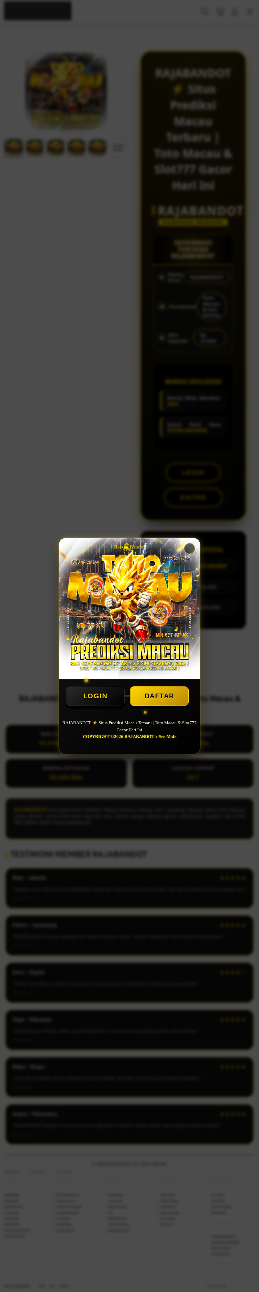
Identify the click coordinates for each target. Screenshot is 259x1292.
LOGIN (95, 696)
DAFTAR (159, 696)
